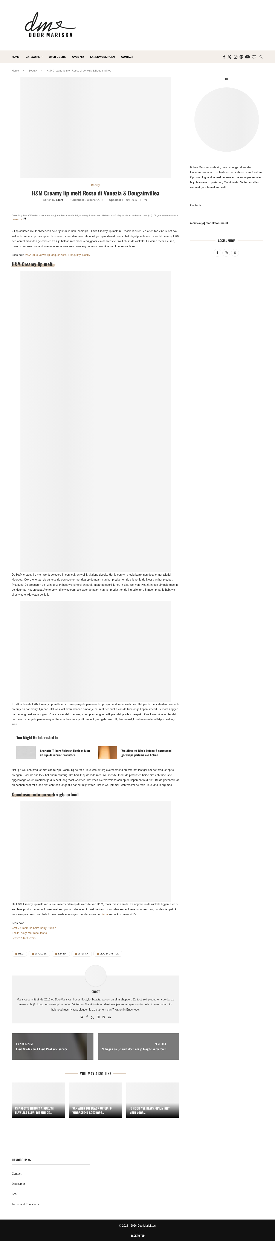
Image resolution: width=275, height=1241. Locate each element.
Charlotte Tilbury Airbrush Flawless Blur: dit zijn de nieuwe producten (65, 752)
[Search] (261, 57)
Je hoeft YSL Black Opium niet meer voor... (150, 1110)
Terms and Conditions (25, 1204)
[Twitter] (229, 57)
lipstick (83, 953)
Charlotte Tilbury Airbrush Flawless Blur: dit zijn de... (34, 1110)
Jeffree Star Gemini (24, 938)
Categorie (33, 56)
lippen (62, 953)
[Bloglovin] (254, 57)
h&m (20, 953)
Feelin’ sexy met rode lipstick (30, 933)
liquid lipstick (109, 953)
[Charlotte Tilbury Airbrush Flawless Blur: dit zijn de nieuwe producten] (26, 752)
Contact (127, 56)
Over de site (57, 56)
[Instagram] (235, 57)
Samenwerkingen (102, 56)
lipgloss (41, 953)
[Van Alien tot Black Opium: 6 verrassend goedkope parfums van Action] (107, 752)
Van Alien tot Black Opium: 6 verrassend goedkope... (92, 1110)
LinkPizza (17, 219)
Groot (59, 199)
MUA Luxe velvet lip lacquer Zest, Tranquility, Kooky (57, 254)
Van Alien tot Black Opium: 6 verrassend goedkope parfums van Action (146, 752)
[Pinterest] (241, 57)
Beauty (33, 70)
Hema (104, 914)
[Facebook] (224, 57)
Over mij (78, 56)
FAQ (14, 1193)
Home (15, 56)
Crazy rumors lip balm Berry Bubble (34, 928)
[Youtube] (247, 57)
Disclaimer (18, 1183)
